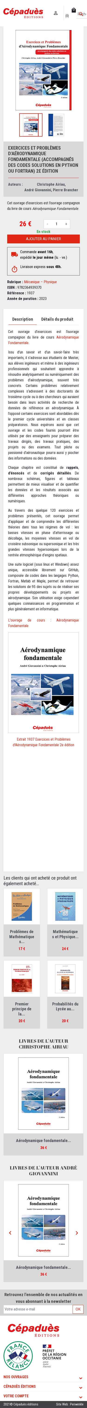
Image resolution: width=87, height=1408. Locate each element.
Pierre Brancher (65, 190)
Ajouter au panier (43, 239)
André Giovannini (37, 190)
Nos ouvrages (15, 1377)
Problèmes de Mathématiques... (21, 936)
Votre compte (16, 1396)
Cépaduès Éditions (19, 1386)
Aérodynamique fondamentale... (43, 1140)
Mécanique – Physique (40, 282)
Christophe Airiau (51, 184)
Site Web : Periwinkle (70, 1404)
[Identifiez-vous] (55, 8)
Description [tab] (22, 319)
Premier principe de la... (21, 1008)
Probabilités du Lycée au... (65, 1006)
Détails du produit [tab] (57, 319)
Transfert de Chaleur (43, 1267)
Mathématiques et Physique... (65, 934)
